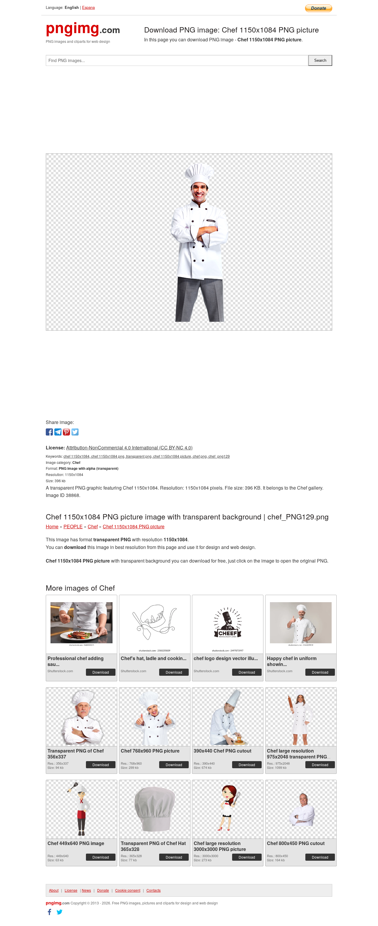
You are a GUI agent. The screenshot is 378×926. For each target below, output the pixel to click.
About (53, 890)
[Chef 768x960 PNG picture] (154, 717)
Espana (88, 7)
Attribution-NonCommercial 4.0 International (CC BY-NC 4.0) (129, 447)
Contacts (153, 890)
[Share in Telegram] (57, 432)
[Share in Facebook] (49, 432)
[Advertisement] (189, 112)
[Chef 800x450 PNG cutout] (300, 809)
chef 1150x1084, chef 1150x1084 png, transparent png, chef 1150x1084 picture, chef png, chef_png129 (146, 456)
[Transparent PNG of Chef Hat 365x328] (154, 809)
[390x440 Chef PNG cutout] (227, 717)
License (71, 890)
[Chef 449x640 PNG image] (81, 809)
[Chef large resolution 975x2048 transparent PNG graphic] (300, 717)
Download (100, 672)
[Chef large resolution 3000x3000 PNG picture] (228, 809)
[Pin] (66, 432)
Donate (103, 890)
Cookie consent (127, 890)
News (86, 890)
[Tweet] (75, 432)
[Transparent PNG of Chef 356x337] (81, 717)
